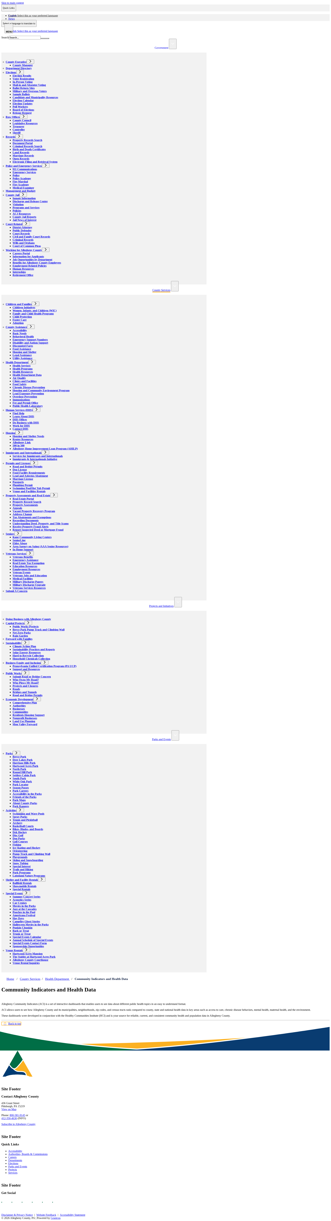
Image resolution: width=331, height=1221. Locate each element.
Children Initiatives (24, 307)
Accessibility (20, 330)
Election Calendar (23, 100)
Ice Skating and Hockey (26, 847)
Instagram (15, 1202)
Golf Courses (20, 841)
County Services (161, 290)
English (33, 15)
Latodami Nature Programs (29, 875)
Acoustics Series (22, 899)
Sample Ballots (21, 94)
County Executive (16, 61)
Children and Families (19, 304)
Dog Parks (19, 838)
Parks (9, 753)
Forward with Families (19, 638)
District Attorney (22, 227)
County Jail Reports (24, 216)
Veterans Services (16, 553)
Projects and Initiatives (161, 606)
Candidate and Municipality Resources (35, 97)
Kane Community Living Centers (32, 537)
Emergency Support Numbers (30, 339)
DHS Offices (20, 419)
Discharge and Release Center (30, 201)
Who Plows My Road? (26, 682)
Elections (11, 72)
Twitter (35, 1202)
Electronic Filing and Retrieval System (35, 161)
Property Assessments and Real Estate (28, 495)
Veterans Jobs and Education (30, 575)
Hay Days (18, 918)
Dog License (20, 469)
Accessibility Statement (72, 1214)
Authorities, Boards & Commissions (28, 1154)
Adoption (18, 322)
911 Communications (25, 169)
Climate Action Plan (24, 646)
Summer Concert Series (26, 896)
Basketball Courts (23, 826)
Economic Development (19, 699)
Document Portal (23, 143)
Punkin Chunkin (22, 927)
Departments (15, 1160)
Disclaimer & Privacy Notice (17, 1214)
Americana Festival (24, 915)
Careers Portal (21, 253)
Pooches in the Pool (24, 912)
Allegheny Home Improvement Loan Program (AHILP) (45, 448)
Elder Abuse (20, 543)
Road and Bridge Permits (27, 466)
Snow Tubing (20, 863)
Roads (16, 689)
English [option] (33, 31)
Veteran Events (22, 572)
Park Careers (20, 790)
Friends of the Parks (24, 797)
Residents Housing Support (28, 715)
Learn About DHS (23, 416)
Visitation (18, 204)
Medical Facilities (23, 578)
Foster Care (20, 319)
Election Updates (22, 103)
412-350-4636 (9, 1118)
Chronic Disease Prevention (29, 387)
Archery (17, 823)
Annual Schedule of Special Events (33, 940)
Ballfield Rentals (22, 883)
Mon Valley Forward (25, 724)
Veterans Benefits (23, 556)
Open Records (21, 158)
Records (10, 136)
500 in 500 (18, 445)
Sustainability (14, 643)
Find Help (18, 413)
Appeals (17, 508)
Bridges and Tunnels (25, 692)
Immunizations (21, 399)
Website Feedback (46, 1214)
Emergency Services (24, 172)
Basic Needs (20, 333)
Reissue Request (22, 112)
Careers (12, 1157)
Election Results (22, 75)
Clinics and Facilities (25, 381)
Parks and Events (161, 739)
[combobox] (19, 23)
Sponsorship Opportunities (28, 946)
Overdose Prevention (25, 396)
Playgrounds (20, 857)
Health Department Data (27, 374)
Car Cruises (20, 902)
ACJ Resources (22, 213)
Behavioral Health (23, 336)
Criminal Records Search (27, 146)
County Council (22, 120)
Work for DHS (21, 425)
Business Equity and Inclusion (23, 662)
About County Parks (25, 803)
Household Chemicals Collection (31, 658)
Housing (10, 433)
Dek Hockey (20, 832)
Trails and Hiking (23, 869)
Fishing (17, 844)
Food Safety (20, 384)
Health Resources (23, 371)
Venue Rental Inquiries (26, 963)
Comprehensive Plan (25, 702)
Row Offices (13, 117)
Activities (11, 810)
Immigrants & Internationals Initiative (35, 459)
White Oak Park (22, 781)
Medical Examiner (23, 187)
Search (5, 37)
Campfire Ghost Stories (26, 921)
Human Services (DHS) (19, 410)
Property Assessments (25, 504)
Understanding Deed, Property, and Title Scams (41, 523)
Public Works (14, 673)
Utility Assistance (22, 358)
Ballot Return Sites (24, 88)
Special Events (14, 893)
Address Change (22, 514)
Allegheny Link (22, 442)
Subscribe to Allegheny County (18, 1124)
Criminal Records (23, 239)
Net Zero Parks (22, 632)
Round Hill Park (22, 772)
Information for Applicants (28, 256)
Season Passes (21, 787)
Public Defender (22, 230)
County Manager (23, 65)
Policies (17, 210)
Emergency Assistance (25, 560)
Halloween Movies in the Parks (31, 924)
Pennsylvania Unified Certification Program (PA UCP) (44, 666)
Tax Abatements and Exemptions (32, 517)
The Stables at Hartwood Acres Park (34, 956)
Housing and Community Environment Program (41, 390)
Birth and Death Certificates (29, 149)
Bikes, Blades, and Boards (28, 829)
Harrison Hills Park (24, 762)
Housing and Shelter (24, 352)
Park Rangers (21, 806)
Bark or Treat (21, 930)
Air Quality (19, 378)
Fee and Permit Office (25, 402)
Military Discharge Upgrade (29, 584)
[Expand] (173, 44)
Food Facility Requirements (29, 472)
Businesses (19, 708)
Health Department (17, 362)
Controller (19, 129)
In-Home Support (23, 549)
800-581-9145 (17, 1115)
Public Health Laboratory (28, 405)
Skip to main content (12, 2)
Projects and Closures (25, 685)
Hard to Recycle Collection (28, 655)
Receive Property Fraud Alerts (30, 526)
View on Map (8, 1109)
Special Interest (22, 866)
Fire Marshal (20, 181)
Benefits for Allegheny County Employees (37, 262)
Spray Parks (20, 816)
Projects (12, 1169)
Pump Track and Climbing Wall (31, 854)
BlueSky (55, 1202)
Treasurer (18, 126)
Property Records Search (27, 140)
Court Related (14, 224)
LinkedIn (45, 1202)
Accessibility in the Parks (27, 793)
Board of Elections (23, 109)
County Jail (12, 195)
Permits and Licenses (18, 463)
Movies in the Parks (24, 906)
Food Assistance (22, 348)
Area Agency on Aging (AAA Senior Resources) (40, 546)
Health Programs (23, 368)
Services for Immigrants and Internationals (38, 456)
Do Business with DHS (26, 422)
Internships (19, 272)
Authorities (19, 705)
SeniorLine (19, 540)
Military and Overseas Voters (30, 91)
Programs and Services (26, 207)
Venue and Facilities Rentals (29, 491)
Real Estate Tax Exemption (28, 563)
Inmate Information (24, 198)
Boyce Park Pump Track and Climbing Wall (38, 629)
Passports (18, 482)
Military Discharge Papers (28, 581)
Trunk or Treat (22, 933)
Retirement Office (23, 275)
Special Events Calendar (27, 937)
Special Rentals (21, 889)
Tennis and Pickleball (25, 819)
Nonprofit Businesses (25, 718)
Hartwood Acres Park (25, 766)
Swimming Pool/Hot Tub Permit (31, 488)
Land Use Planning (24, 721)
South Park (19, 778)
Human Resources (23, 268)
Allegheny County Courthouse (30, 959)
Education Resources (25, 566)
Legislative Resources (25, 123)
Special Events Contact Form (30, 943)
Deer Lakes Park (23, 759)
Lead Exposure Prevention (28, 393)
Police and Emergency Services (24, 165)
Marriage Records (23, 155)
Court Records (21, 233)
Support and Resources (26, 669)
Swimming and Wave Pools (28, 813)
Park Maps (19, 800)
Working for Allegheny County (24, 250)
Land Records (21, 152)
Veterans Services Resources (29, 587)
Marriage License (23, 478)
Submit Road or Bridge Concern (32, 676)
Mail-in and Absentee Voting (29, 85)
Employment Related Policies (30, 265)
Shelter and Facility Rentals (22, 879)
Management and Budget (20, 190)
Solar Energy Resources (27, 652)
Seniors (10, 533)
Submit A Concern (16, 591)
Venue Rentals (14, 950)
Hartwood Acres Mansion (28, 953)
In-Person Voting (23, 81)
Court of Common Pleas (27, 246)
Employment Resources (26, 569)
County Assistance (16, 327)
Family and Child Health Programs (33, 313)
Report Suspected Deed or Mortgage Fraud (38, 529)
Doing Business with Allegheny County (28, 619)
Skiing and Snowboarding (28, 860)
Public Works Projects (26, 626)
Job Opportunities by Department (32, 259)
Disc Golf (18, 835)
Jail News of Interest (24, 220)
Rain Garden (20, 635)
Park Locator (20, 784)
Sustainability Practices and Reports (34, 649)
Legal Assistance (22, 355)
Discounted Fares (23, 345)
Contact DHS (20, 428)
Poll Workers (20, 106)
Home (10, 979)
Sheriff (17, 132)
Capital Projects (15, 623)
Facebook (4, 1202)
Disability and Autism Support (30, 342)
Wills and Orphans (24, 242)
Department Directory (19, 68)
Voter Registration (23, 78)
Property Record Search (27, 501)
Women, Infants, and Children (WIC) (35, 310)
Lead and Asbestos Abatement (30, 475)
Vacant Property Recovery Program (34, 511)
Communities (20, 711)
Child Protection (22, 316)
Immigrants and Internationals (24, 452)
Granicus (56, 1218)
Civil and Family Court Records (31, 236)
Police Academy (22, 178)
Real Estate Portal (23, 498)
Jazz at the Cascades (25, 909)
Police (16, 175)
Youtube (25, 1202)
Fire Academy (21, 184)
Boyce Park (19, 756)
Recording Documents (26, 520)
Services (12, 1172)
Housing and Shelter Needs (28, 436)
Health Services (22, 365)
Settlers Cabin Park (24, 775)
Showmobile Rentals (24, 886)
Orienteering (20, 850)
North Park (19, 769)
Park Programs (22, 872)
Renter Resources (23, 439)
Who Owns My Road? (26, 679)
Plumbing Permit (23, 485)
